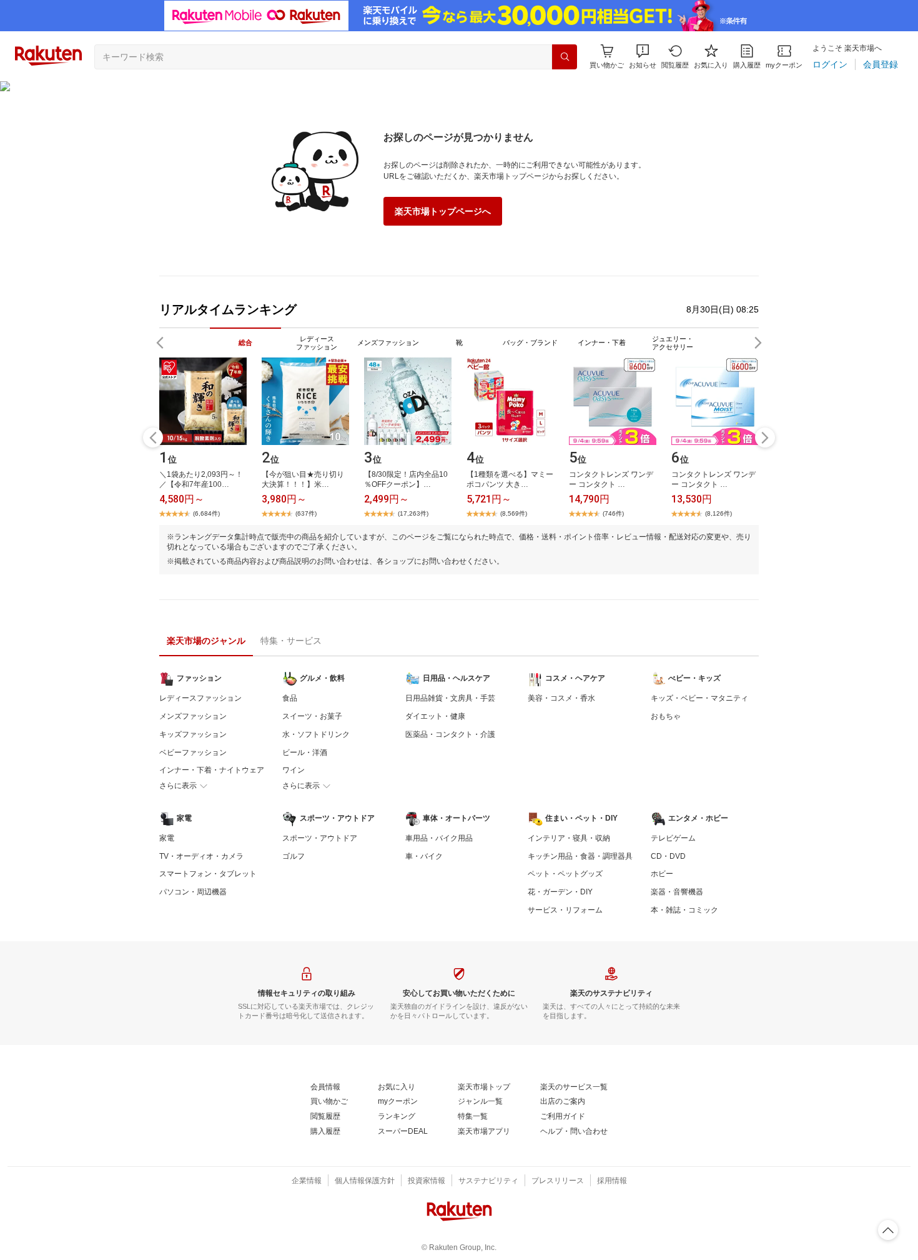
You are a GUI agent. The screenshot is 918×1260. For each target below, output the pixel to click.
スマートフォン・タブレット (208, 873)
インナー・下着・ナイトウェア (211, 770)
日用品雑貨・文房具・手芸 (450, 698)
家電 (166, 838)
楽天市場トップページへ (443, 211)
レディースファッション (200, 698)
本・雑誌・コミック (684, 910)
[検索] (564, 56)
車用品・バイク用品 (439, 838)
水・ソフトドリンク (316, 734)
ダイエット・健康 (435, 716)
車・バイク (424, 856)
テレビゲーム (673, 838)
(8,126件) (718, 513)
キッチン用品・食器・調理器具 (580, 856)
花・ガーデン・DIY (560, 892)
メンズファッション (193, 716)
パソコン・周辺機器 (193, 892)
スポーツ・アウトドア (319, 838)
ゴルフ (293, 856)
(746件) (613, 513)
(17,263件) (413, 513)
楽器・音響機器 (677, 892)
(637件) (306, 513)
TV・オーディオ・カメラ (201, 856)
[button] (642, 56)
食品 (289, 698)
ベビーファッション (193, 752)
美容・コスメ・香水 (561, 698)
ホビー (662, 873)
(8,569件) (513, 513)
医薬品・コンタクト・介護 (450, 734)
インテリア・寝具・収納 (569, 838)
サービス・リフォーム (565, 910)
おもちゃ (666, 716)
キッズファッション (193, 734)
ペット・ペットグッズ (565, 873)
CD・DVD (668, 856)
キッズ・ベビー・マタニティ (699, 698)
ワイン (293, 770)
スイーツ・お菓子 (312, 716)
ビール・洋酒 (304, 752)
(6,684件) (206, 513)
